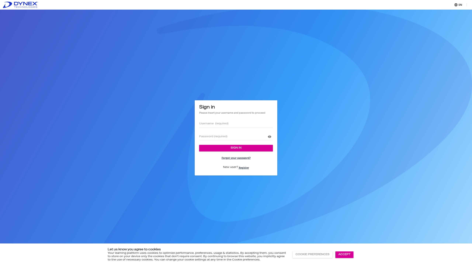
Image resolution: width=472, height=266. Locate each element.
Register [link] (244, 167)
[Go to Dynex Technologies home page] (20, 5)
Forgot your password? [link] (236, 158)
